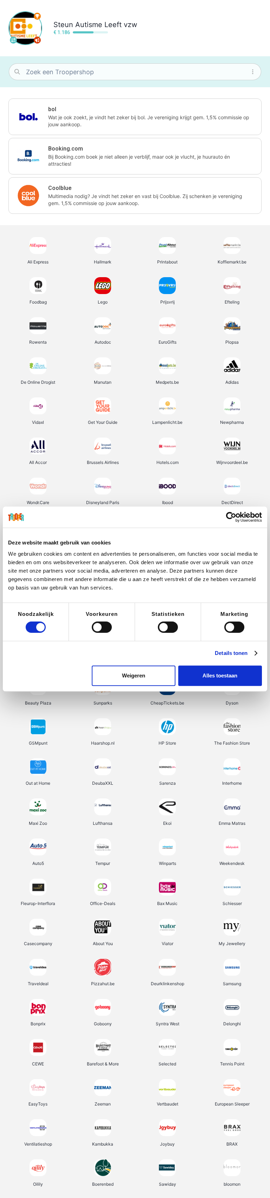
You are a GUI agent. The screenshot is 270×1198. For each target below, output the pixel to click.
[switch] (102, 627)
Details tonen (231, 653)
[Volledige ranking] (37, 16)
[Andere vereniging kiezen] (13, 40)
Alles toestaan (219, 675)
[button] (135, 116)
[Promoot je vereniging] (37, 40)
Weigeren (133, 675)
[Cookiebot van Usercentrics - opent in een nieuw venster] (231, 517)
